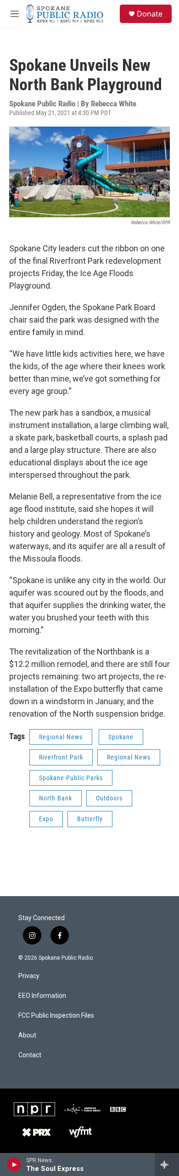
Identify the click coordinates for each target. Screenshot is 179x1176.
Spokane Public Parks (71, 778)
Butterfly (90, 819)
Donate (149, 14)
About (27, 1035)
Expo (46, 819)
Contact (29, 1055)
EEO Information (42, 995)
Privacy (28, 976)
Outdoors (109, 798)
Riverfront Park (61, 757)
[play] (14, 1164)
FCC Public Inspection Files (56, 1015)
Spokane (121, 737)
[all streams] (167, 1164)
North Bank (55, 798)
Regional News (61, 737)
